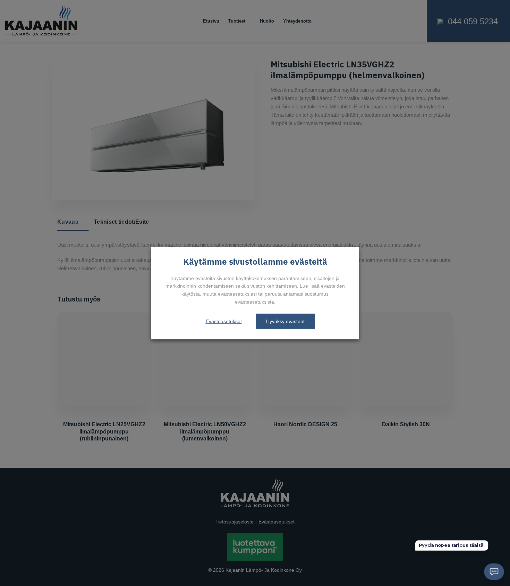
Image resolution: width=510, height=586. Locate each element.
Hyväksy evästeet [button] (285, 321)
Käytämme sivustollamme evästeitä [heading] (255, 262)
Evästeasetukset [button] (224, 321)
